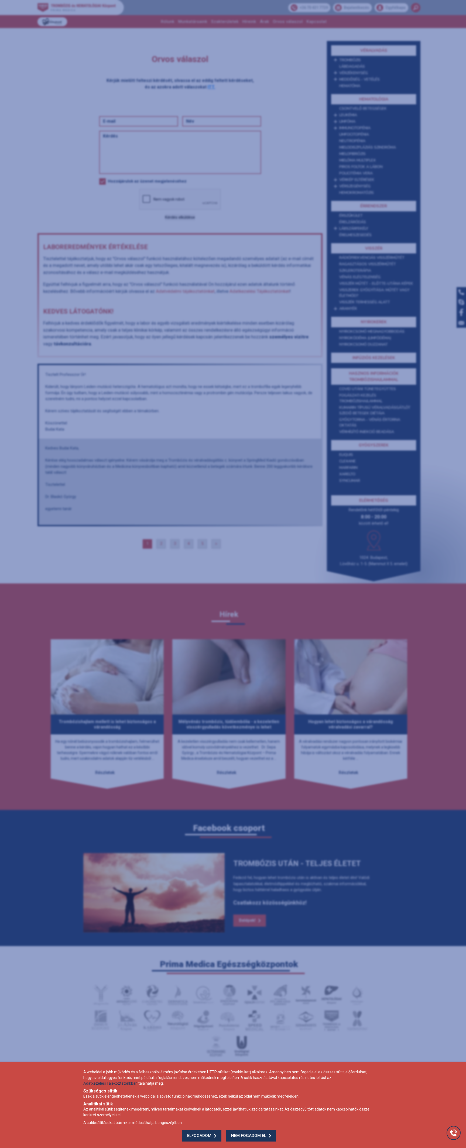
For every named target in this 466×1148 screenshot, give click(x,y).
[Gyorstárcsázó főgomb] (454, 1133)
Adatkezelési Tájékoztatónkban (110, 1083)
